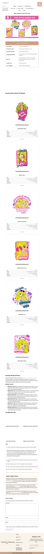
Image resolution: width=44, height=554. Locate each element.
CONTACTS (18, 539)
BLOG (20, 10)
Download (22, 139)
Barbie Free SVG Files (28, 441)
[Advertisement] (22, 81)
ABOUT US (18, 537)
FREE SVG (20, 6)
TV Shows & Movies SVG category (29, 378)
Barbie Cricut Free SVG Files (30, 426)
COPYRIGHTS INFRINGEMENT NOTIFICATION (19, 549)
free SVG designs (9, 481)
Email (6, 522)
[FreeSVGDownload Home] (5, 3)
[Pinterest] (38, 5)
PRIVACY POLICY (19, 542)
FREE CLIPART (20, 8)
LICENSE (17, 545)
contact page (17, 486)
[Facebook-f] (38, 3)
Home (3, 6)
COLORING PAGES (29, 8)
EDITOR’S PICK (28, 6)
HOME (14, 6)
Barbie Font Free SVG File (12, 426)
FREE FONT (13, 8)
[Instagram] (41, 3)
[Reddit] (41, 5)
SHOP (24, 10)
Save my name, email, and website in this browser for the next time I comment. (22, 526)
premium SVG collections (16, 492)
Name (6, 517)
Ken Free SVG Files (10, 441)
